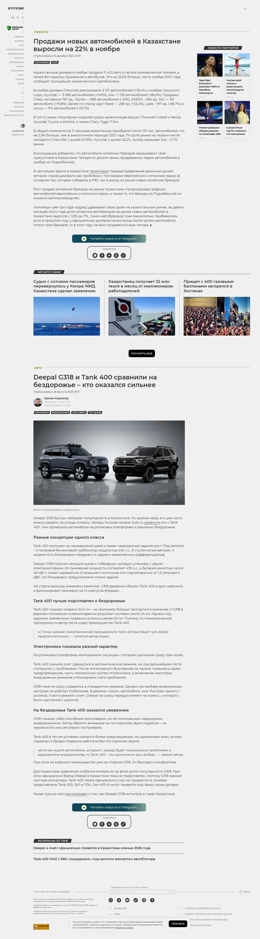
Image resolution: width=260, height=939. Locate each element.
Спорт (21, 75)
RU (12, 18)
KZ (22, 18)
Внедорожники (60, 412)
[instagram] (111, 900)
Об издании (120, 909)
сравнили (152, 523)
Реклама (19, 107)
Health (20, 66)
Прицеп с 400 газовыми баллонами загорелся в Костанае (209, 286)
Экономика (17, 71)
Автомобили (42, 62)
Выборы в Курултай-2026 (198, 925)
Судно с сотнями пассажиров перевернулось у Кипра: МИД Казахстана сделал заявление (64, 286)
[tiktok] (136, 900)
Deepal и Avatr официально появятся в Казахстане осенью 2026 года (92, 848)
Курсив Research (15, 49)
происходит (99, 171)
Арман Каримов (56, 398)
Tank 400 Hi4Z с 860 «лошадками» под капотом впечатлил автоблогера (94, 859)
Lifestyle (19, 58)
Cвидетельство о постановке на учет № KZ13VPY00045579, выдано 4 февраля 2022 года (65, 906)
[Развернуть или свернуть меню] (22, 93)
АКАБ (54, 62)
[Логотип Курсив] (16, 8)
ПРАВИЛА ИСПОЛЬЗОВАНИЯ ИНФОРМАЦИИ (206, 920)
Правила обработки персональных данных (209, 914)
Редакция (18, 103)
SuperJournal (16, 62)
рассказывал (77, 794)
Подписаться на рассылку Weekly (129, 888)
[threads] (144, 900)
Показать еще (141, 353)
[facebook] (152, 900)
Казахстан (18, 131)
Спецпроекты (16, 111)
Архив (20, 83)
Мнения (19, 79)
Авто (21, 45)
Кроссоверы (79, 412)
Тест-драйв (95, 412)
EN (17, 18)
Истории (19, 41)
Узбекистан (17, 135)
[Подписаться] (172, 892)
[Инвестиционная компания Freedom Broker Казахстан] (15, 28)
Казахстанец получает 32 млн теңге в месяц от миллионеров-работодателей (141, 286)
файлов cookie (124, 927)
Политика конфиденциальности (203, 909)
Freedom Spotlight (14, 115)
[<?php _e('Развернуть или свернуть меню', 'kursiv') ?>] (23, 126)
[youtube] (127, 900)
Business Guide (16, 54)
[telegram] (119, 900)
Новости (19, 37)
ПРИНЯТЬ (178, 923)
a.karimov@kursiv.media (57, 405)
